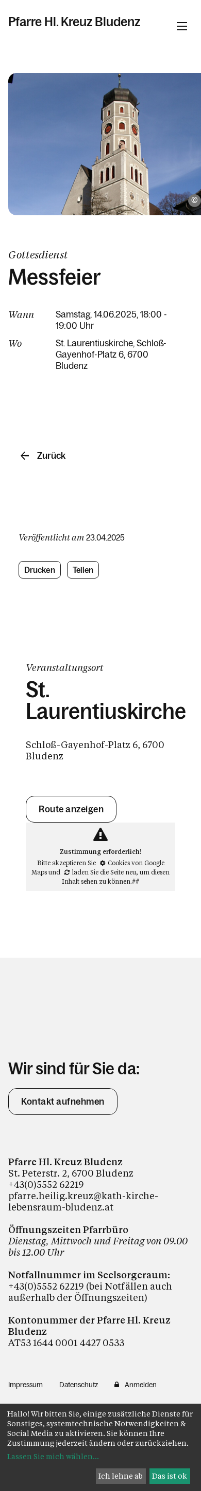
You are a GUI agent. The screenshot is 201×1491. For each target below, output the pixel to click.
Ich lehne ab (120, 1476)
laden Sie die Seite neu (104, 872)
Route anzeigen (71, 809)
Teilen (83, 569)
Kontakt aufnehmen (63, 1101)
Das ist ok (169, 1476)
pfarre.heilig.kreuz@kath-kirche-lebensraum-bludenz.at (83, 1201)
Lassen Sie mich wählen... (53, 1456)
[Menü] (182, 26)
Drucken (39, 569)
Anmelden (141, 1384)
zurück (51, 456)
